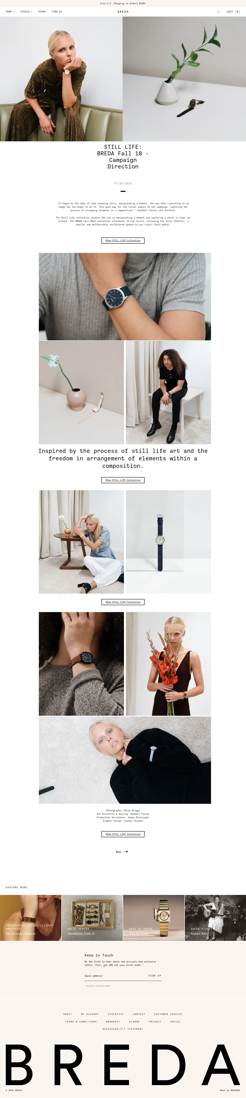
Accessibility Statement (123, 1029)
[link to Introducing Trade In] (92, 918)
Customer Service (168, 1014)
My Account (90, 1014)
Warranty (113, 1022)
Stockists (116, 1014)
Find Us (57, 11)
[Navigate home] (123, 12)
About (67, 1014)
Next (118, 851)
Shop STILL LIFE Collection (123, 240)
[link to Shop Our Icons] (153, 918)
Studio (26, 11)
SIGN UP (155, 975)
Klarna (134, 1022)
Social (175, 1022)
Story (42, 11)
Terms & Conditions (81, 1022)
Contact (139, 1014)
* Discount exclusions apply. (98, 986)
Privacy (155, 1022)
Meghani (235, 1090)
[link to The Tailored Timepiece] (30, 918)
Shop (10, 11)
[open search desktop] (219, 12)
